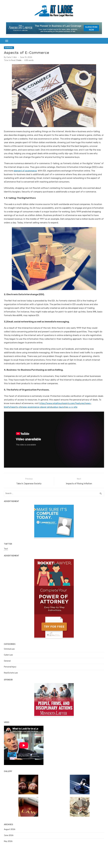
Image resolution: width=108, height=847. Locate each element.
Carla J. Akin (12, 57)
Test (6, 549)
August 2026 (9, 829)
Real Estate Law (11, 673)
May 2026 (8, 841)
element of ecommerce (25, 171)
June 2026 (8, 835)
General (9, 48)
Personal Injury (10, 667)
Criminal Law (9, 649)
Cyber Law (8, 655)
